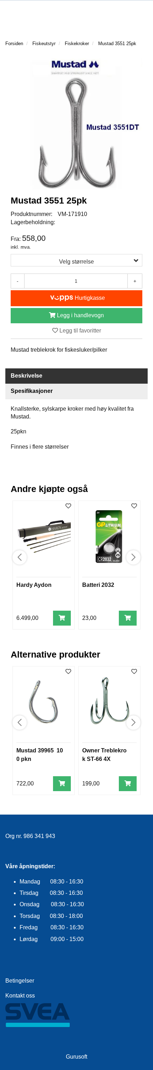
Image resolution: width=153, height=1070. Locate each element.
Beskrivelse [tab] (26, 376)
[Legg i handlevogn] (62, 618)
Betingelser (19, 981)
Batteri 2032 (98, 585)
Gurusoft (76, 1057)
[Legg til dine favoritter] (68, 506)
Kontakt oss (20, 996)
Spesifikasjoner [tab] (32, 391)
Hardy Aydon (34, 585)
